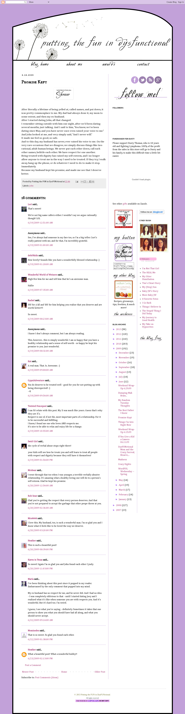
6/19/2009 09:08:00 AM (40, 370)
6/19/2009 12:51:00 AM (40, 223)
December (124, 353)
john (31, 186)
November (124, 358)
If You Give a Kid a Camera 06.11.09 (126, 439)
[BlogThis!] (84, 181)
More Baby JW (149, 295)
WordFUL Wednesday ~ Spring (126, 471)
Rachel (31, 300)
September (124, 367)
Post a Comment (33, 665)
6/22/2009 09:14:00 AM (40, 620)
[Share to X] (87, 181)
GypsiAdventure (36, 380)
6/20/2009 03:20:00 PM (40, 530)
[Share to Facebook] (90, 181)
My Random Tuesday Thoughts (124, 403)
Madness (122, 460)
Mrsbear (32, 470)
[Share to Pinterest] (93, 181)
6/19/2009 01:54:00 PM (40, 460)
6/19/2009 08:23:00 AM (40, 319)
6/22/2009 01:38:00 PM (40, 639)
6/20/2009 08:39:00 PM (40, 549)
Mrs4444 (32, 518)
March (122, 490)
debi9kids (33, 255)
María (31, 579)
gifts (125, 204)
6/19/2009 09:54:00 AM (40, 396)
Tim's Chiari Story (151, 283)
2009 (119, 349)
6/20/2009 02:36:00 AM (40, 508)
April (122, 485)
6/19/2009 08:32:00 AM (40, 351)
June (121, 382)
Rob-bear (32, 496)
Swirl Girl (33, 441)
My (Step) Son (149, 287)
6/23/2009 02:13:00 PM (40, 659)
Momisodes (33, 631)
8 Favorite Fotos (150, 299)
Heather (32, 541)
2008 (119, 505)
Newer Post (28, 672)
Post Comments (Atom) (46, 677)
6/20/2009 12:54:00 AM (40, 486)
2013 (119, 329)
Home (64, 672)
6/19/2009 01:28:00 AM (40, 264)
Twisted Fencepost (37, 406)
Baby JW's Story (150, 291)
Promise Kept (125, 418)
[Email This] (82, 181)
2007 (119, 510)
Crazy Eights (124, 464)
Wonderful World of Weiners (42, 275)
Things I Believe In (151, 307)
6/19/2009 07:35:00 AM (40, 290)
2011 (119, 339)
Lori (30, 204)
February (124, 495)
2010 (119, 344)
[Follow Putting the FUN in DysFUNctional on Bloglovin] (151, 213)
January (123, 499)
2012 (119, 334)
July (121, 377)
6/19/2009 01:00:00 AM (40, 245)
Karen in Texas (35, 560)
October (123, 362)
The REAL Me (149, 273)
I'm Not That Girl (150, 268)
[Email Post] (77, 182)
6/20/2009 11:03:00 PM (40, 569)
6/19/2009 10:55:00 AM (40, 431)
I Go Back (146, 303)
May (121, 480)
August (123, 372)
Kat (29, 361)
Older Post (100, 672)
